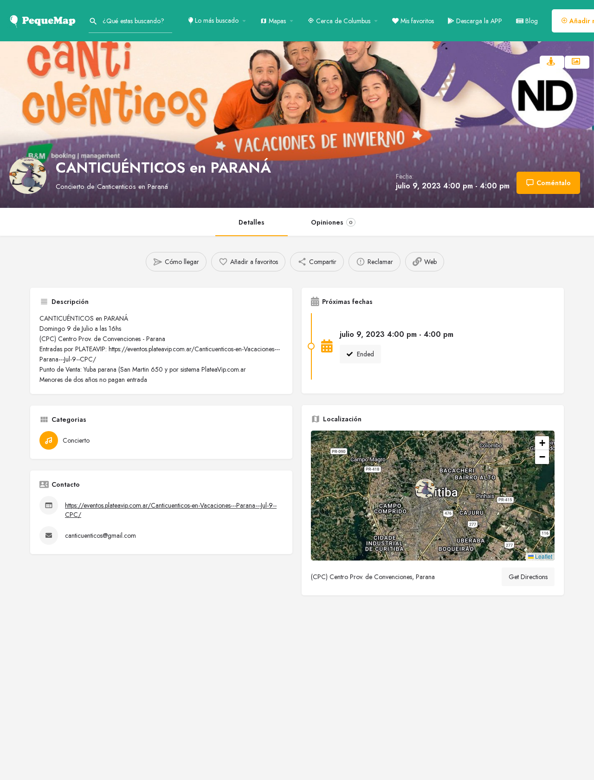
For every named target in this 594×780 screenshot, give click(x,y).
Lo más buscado (216, 20)
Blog (530, 21)
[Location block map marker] (425, 488)
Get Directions (528, 576)
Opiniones (332, 222)
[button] (432, 495)
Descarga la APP (478, 21)
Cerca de (342, 21)
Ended (364, 354)
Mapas (276, 21)
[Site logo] (44, 20)
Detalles (252, 222)
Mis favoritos (416, 21)
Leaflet (543, 556)
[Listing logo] (27, 175)
